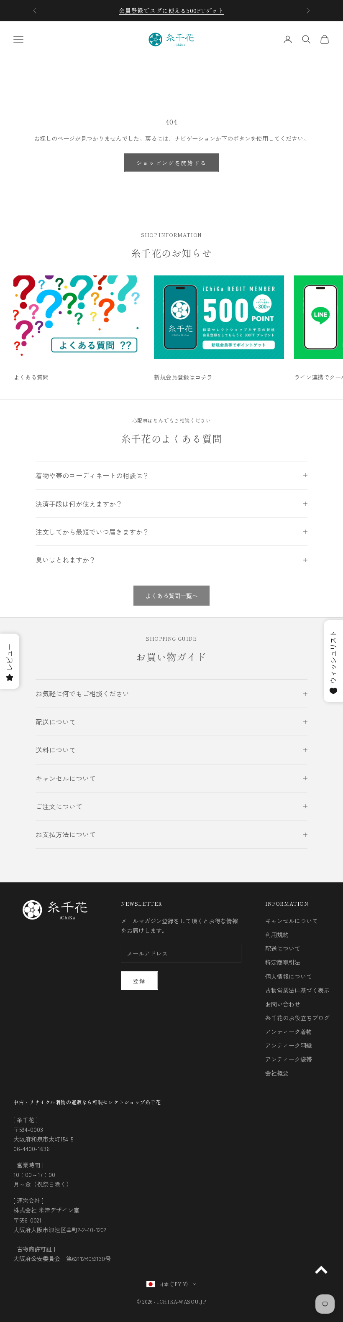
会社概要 (277, 1073)
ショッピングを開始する (171, 163)
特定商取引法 (282, 962)
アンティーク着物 (288, 1031)
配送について (282, 948)
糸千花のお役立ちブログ (297, 1018)
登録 (139, 981)
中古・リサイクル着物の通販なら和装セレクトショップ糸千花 (87, 1101)
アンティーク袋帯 (288, 1059)
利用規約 (277, 934)
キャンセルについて (291, 921)
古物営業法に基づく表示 (297, 990)
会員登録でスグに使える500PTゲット (171, 10)
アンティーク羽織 (288, 1045)
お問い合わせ (282, 1004)
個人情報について (288, 976)
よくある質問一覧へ (171, 595)
